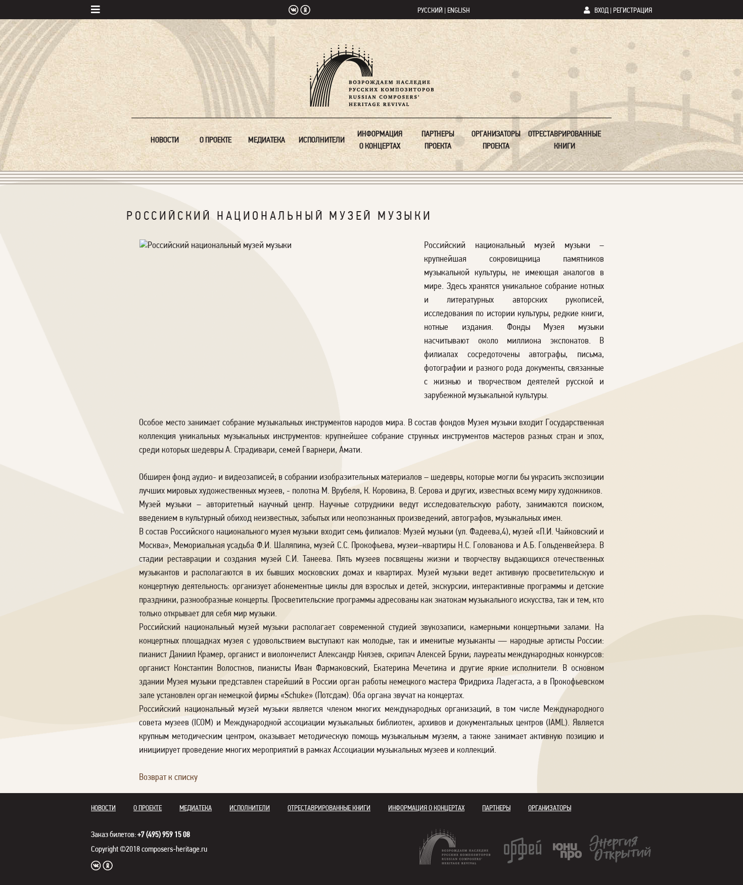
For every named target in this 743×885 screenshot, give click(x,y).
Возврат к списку (168, 777)
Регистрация (632, 11)
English (458, 11)
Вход (601, 11)
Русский (430, 11)
